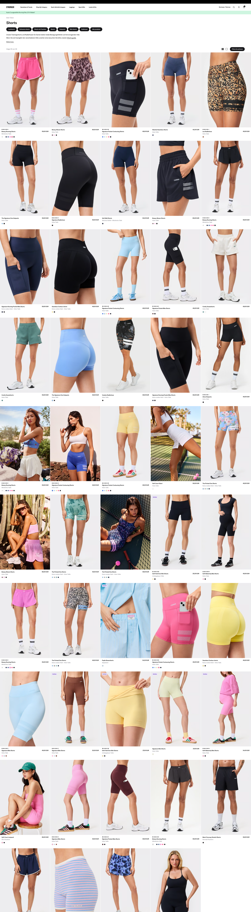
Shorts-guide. (71, 38)
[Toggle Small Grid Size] (222, 49)
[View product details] (25, 132)
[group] (25, 89)
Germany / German (224, 7)
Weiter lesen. (10, 42)
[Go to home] (10, 7)
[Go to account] (239, 7)
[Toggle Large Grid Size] (226, 49)
